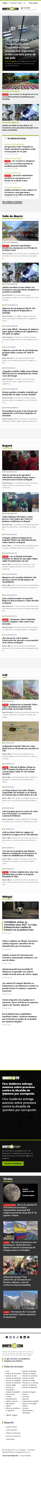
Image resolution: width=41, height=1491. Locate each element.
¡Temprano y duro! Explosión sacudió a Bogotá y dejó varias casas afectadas (18, 621)
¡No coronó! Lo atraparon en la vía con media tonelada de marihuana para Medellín (20, 96)
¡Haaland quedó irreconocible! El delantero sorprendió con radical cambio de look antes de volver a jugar (20, 971)
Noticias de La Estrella (30, 1383)
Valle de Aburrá (12, 216)
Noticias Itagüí (11, 1385)
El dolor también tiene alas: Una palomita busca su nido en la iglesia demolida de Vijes (20, 874)
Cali (4, 675)
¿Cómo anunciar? (11, 1430)
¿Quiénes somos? (11, 1427)
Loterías (8, 1396)
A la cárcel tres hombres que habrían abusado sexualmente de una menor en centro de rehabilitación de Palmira (19, 853)
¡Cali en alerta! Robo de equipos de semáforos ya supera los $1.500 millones (20, 833)
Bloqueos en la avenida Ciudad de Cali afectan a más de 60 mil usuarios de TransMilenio (19, 579)
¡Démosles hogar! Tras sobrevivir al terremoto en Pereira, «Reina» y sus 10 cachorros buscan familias (17, 1280)
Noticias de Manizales (13, 1378)
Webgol (7, 896)
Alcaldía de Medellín (13, 1392)
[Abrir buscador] (24, 3)
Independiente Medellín (30, 1401)
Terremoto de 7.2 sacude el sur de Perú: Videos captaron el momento (19, 1314)
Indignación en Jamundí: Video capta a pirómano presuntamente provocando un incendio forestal (19, 706)
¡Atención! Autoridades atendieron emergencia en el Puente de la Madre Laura (18, 178)
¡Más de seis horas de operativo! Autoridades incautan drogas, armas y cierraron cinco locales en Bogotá (19, 477)
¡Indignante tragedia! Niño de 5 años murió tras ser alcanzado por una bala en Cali (20, 748)
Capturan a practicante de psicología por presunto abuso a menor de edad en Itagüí (20, 352)
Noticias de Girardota (11, 407)
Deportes (25, 1399)
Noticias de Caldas (28, 1380)
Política (24, 1406)
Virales (8, 1178)
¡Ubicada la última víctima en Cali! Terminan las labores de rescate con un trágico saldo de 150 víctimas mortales (18, 770)
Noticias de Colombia (29, 1376)
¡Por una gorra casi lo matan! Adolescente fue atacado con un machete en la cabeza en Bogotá (20, 640)
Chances (25, 1394)
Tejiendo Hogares (12, 1415)
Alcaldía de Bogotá (29, 1392)
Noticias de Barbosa (29, 1385)
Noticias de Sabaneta (13, 1383)
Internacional (10, 1394)
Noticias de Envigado (13, 1380)
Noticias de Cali (9, 829)
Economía (25, 1396)
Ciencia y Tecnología (29, 1403)
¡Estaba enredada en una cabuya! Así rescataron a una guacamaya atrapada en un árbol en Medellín (20, 127)
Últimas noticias (16, 3)
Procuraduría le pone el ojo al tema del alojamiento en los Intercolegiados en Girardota (19, 413)
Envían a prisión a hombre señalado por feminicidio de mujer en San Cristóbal (20, 393)
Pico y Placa (33, 3)
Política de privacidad (13, 1436)
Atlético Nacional (12, 1401)
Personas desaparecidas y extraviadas (28, 1410)
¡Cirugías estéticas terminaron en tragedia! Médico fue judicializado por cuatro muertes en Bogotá (19, 540)
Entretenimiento (11, 1399)
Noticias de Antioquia (11, 91)
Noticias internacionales (15, 40)
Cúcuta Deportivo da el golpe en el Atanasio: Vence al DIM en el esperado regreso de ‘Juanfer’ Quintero (20, 1002)
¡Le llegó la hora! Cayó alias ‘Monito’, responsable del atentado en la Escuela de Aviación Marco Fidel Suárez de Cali (19, 792)
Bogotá (7, 445)
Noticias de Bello (10, 368)
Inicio (7, 1371)
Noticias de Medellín (10, 122)
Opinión (8, 1406)
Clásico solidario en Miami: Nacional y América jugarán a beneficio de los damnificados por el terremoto (20, 943)
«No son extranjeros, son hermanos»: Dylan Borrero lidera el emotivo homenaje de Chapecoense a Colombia (20, 1246)
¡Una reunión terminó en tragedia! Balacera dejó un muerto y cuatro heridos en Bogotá (20, 600)
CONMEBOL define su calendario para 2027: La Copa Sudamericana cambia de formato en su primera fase (20, 926)
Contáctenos (10, 1439)
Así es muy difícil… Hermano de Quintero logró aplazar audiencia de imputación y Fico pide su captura (20, 331)
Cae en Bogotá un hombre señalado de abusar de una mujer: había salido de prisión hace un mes (19, 558)
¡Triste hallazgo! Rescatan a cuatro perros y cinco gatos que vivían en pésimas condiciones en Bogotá (17, 518)
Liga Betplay (10, 1403)
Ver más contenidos (13, 1163)
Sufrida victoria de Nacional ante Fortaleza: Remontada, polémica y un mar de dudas (19, 957)
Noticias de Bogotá (10, 595)
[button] (4, 3)
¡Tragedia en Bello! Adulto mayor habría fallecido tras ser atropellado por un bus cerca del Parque (20, 373)
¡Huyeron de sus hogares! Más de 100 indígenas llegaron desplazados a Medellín (18, 310)
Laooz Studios (25, 1455)
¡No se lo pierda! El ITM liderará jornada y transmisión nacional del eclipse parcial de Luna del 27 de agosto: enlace (20, 1210)
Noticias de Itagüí (9, 347)
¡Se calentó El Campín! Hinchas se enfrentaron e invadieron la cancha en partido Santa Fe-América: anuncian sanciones (20, 987)
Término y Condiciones (13, 1433)
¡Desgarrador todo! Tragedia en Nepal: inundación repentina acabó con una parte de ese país (20, 51)
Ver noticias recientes (12, 202)
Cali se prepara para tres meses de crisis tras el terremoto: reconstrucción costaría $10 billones (20, 813)
